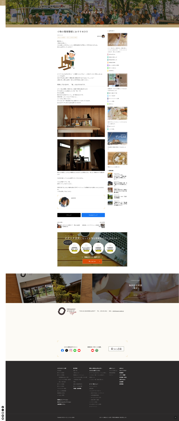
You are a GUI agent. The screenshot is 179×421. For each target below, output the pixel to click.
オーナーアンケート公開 (114, 98)
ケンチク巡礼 (111, 129)
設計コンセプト (112, 126)
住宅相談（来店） (123, 377)
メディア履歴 (122, 375)
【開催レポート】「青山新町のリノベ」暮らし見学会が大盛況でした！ (120, 204)
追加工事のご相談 (95, 399)
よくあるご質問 (60, 395)
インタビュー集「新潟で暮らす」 (96, 379)
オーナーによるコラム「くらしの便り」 (98, 372)
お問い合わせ (122, 379)
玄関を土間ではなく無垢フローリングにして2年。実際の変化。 (120, 191)
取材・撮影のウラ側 (113, 93)
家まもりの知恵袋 (61, 37)
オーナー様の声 (112, 95)
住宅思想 (59, 370)
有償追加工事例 (112, 62)
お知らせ (121, 368)
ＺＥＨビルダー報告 (61, 388)
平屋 (74, 381)
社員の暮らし (111, 70)
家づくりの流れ (60, 386)
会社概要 (121, 381)
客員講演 (121, 372)
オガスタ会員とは (113, 370)
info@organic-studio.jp (118, 311)
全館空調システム (61, 404)
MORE (49, 295)
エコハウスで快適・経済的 (65, 379)
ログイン (111, 375)
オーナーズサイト (93, 386)
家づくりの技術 (60, 372)
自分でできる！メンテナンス (97, 393)
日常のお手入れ (112, 54)
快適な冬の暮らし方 (113, 57)
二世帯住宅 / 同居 (77, 379)
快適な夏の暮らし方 (113, 59)
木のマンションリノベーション (64, 402)
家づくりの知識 (60, 384)
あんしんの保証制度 (61, 390)
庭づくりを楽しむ (112, 67)
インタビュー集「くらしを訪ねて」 (97, 375)
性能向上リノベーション (62, 399)
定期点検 (91, 388)
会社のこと (111, 103)
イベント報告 (111, 101)
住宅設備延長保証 (95, 395)
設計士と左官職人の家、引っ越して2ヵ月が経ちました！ (120, 184)
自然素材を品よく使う (64, 377)
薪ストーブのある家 (77, 386)
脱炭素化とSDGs (61, 393)
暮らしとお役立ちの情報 (72, 37)
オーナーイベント (93, 406)
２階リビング (76, 372)
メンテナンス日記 (93, 402)
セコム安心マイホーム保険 (95, 404)
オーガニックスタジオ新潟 (62, 25)
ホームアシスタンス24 (96, 397)
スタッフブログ (122, 370)
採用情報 (121, 384)
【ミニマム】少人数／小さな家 (80, 377)
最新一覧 (75, 370)
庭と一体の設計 (62, 381)
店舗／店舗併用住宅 (77, 384)
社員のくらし (92, 377)
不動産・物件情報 (77, 388)
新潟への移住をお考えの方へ (95, 368)
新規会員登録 (112, 372)
